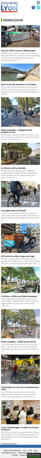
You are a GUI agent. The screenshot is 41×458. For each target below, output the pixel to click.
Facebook (33, 7)
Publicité (24, 455)
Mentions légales (12, 450)
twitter (38, 7)
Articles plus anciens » (9, 444)
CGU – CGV (27, 450)
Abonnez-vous (25, 453)
